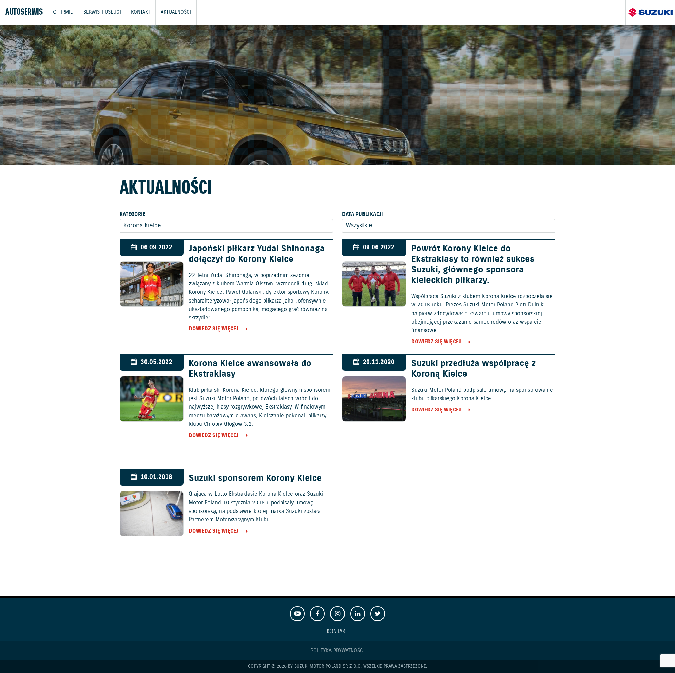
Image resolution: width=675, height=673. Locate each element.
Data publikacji (362, 214)
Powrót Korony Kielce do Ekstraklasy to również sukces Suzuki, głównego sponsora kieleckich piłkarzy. (472, 265)
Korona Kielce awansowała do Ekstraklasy (250, 369)
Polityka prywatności (337, 650)
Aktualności (176, 12)
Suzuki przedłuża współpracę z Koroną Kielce (473, 369)
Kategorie (133, 214)
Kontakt (140, 12)
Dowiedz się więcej (213, 328)
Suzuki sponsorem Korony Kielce (255, 478)
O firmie (63, 12)
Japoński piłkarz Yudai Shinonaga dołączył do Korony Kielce (257, 254)
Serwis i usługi (102, 12)
